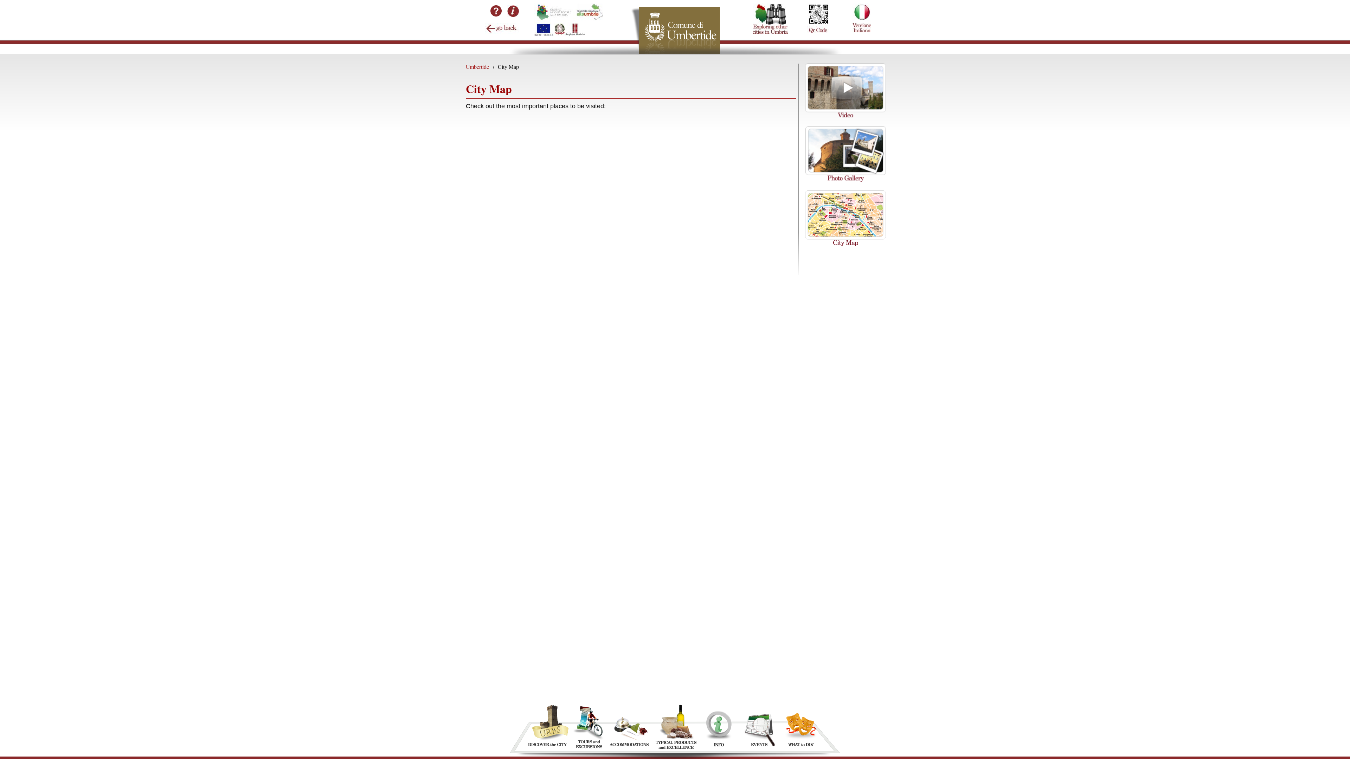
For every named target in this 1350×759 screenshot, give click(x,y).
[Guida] (496, 19)
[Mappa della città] (845, 244)
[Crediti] (513, 14)
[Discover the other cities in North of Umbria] (770, 3)
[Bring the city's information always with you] (818, 3)
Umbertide (477, 66)
